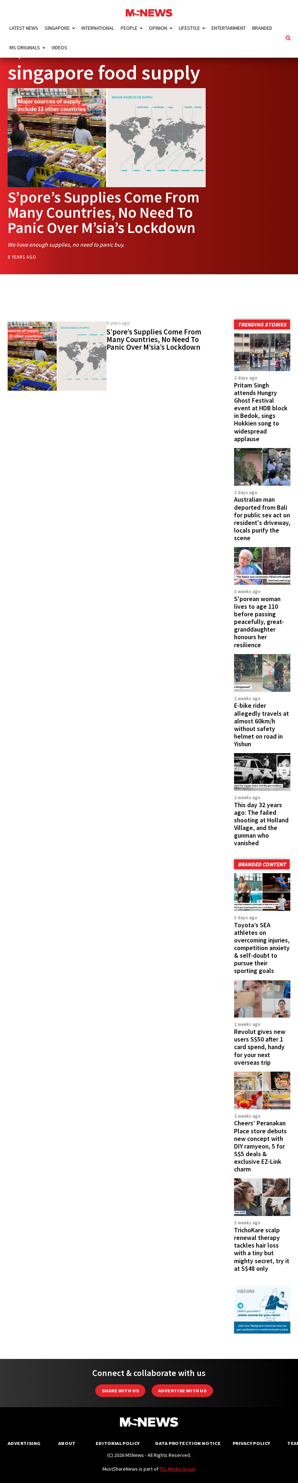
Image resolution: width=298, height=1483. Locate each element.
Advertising (24, 1443)
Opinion (158, 28)
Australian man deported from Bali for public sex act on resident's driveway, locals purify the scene (262, 519)
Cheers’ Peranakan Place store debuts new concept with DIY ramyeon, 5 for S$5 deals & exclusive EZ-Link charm (260, 1146)
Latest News (23, 28)
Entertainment (229, 28)
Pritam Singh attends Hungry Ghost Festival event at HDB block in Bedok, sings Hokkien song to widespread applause (260, 412)
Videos (59, 47)
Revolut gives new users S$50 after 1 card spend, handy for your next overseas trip (259, 1047)
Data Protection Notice (188, 1443)
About (67, 1443)
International (97, 28)
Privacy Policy (251, 1443)
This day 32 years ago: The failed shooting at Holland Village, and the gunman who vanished (261, 824)
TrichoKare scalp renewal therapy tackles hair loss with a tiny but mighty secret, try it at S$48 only (261, 1249)
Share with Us (120, 1390)
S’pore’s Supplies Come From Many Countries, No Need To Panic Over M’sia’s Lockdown (104, 212)
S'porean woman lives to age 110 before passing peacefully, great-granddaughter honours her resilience (259, 622)
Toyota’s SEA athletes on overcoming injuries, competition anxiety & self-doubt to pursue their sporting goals (262, 948)
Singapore (57, 28)
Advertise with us (182, 1390)
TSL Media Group (178, 1469)
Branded (262, 28)
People (129, 28)
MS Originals (24, 47)
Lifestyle (189, 28)
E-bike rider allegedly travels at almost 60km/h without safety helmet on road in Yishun (261, 725)
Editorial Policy (118, 1443)
